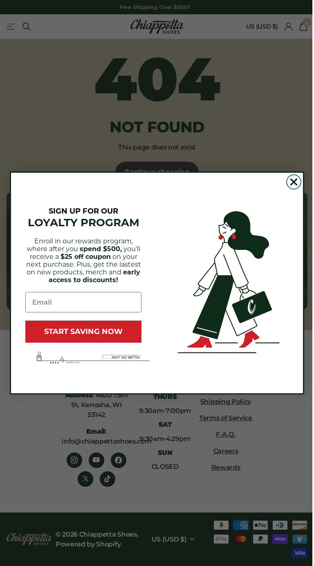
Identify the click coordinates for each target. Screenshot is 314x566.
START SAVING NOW (83, 331)
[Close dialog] (294, 182)
